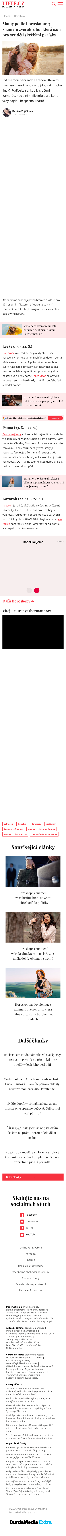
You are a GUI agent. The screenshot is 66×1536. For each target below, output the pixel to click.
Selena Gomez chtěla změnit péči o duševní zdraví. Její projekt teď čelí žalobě (28, 1456)
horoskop (22, 824)
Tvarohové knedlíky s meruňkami (23, 1374)
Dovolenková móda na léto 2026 (22, 1342)
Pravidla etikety (31, 1306)
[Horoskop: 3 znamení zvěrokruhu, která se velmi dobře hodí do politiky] (33, 886)
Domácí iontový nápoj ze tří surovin (24, 1357)
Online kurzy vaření (31, 1247)
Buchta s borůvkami (16, 1372)
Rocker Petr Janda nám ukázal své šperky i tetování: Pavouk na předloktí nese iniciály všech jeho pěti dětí (32, 1059)
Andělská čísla (28, 1312)
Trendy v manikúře (34, 1327)
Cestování (43, 1312)
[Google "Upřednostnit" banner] (33, 420)
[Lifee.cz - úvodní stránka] (13, 5)
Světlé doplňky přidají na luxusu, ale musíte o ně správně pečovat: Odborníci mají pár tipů (32, 1108)
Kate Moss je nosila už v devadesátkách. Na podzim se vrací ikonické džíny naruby (28, 1449)
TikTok (29, 1228)
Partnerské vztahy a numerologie (23, 1333)
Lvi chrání (8, 353)
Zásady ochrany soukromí (31, 1284)
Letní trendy (28, 1321)
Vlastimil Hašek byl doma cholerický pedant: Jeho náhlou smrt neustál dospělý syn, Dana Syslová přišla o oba (28, 1408)
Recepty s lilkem (14, 1369)
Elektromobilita (14, 1348)
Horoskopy (36, 824)
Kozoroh (7, 505)
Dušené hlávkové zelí (42, 1366)
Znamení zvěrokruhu (13, 829)
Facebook (31, 1214)
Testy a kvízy (12, 1312)
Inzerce (31, 1259)
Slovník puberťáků (15, 1309)
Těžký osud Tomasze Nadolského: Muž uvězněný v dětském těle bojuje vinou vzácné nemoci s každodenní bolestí (29, 1391)
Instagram (31, 1221)
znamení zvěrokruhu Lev (15, 834)
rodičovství (51, 824)
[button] (53, 4)
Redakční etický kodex (30, 1266)
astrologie (8, 824)
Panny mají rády (11, 434)
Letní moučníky (33, 1345)
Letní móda (14, 1321)
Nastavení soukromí (30, 1290)
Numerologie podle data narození (23, 1315)
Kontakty (31, 1253)
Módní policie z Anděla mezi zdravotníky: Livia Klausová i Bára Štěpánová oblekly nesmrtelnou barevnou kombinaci (32, 1084)
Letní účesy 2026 (14, 1345)
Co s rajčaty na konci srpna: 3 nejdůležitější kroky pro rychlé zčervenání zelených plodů (28, 1483)
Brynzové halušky (34, 1369)
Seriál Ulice (48, 1333)
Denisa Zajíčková (22, 111)
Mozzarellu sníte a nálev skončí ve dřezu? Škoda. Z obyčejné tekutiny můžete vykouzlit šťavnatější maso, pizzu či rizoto (28, 1491)
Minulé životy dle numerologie (21, 1330)
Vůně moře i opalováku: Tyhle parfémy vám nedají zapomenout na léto (28, 1400)
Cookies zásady (30, 1278)
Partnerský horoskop (37, 1309)
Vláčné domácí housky (17, 1366)
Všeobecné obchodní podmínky (30, 1272)
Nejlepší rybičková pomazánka (21, 1363)
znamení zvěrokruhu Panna (44, 834)
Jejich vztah (39, 376)
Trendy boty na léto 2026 (19, 1339)
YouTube (30, 1234)
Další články (13, 1177)
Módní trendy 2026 (43, 1318)
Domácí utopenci (37, 1372)
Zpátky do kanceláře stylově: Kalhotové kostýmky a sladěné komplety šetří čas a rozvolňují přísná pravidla (32, 1157)
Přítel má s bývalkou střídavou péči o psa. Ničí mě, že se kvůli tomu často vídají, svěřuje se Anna (29, 1428)
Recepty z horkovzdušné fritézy (22, 1377)
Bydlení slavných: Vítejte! (19, 1318)
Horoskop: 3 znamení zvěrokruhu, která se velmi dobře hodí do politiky (33, 898)
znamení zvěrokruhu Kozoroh (41, 829)
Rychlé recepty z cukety (18, 1360)
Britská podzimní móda (20, 1336)
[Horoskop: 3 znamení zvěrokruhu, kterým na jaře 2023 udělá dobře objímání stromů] (33, 941)
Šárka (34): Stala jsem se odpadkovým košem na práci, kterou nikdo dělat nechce (32, 1133)
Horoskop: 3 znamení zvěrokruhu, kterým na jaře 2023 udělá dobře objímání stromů (33, 953)
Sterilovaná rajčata (34, 1354)
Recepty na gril (44, 1321)
